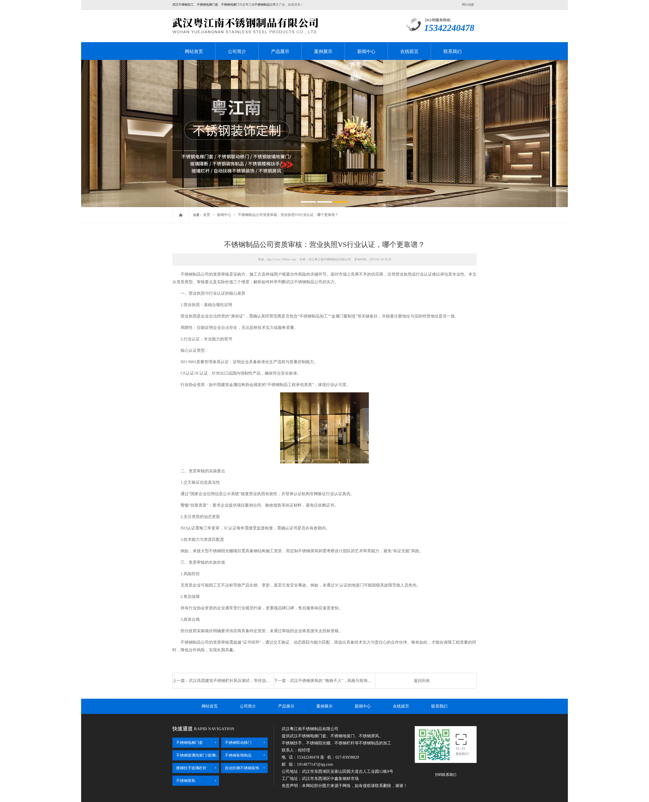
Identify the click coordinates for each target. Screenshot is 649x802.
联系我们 (452, 51)
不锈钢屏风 (185, 781)
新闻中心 (366, 51)
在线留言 (409, 51)
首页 (206, 215)
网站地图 (468, 4)
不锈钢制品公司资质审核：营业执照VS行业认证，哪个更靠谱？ (288, 215)
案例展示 (323, 51)
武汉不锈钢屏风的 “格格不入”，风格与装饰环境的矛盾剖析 (343, 680)
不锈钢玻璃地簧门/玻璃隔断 (197, 755)
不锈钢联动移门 (238, 743)
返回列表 (422, 680)
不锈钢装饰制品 (238, 755)
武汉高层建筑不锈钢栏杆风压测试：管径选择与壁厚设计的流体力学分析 (254, 680)
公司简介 (237, 51)
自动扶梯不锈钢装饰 (242, 768)
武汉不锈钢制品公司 (304, 282)
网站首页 (194, 51)
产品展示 (280, 51)
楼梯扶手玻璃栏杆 (191, 768)
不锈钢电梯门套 (189, 743)
